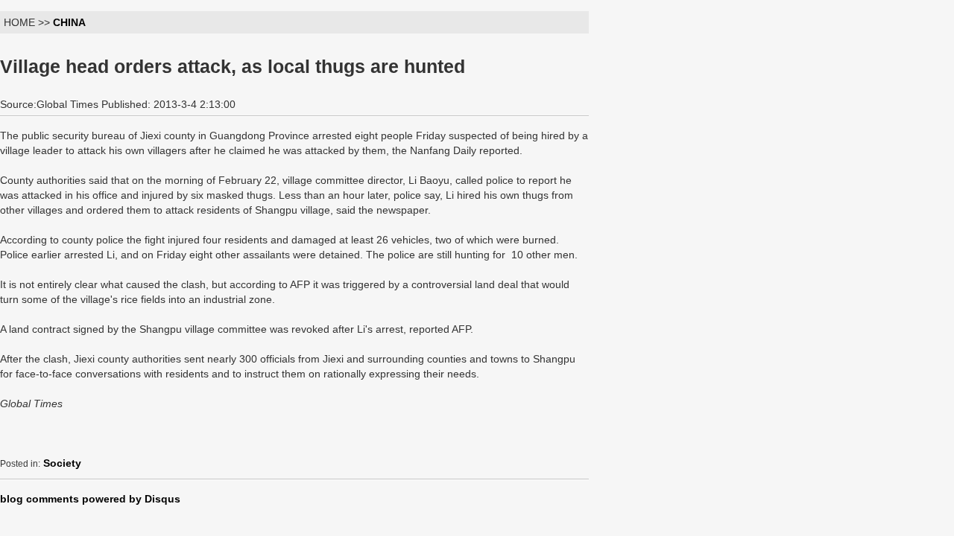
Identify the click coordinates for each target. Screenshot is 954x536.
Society (62, 463)
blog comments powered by (90, 499)
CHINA (69, 22)
